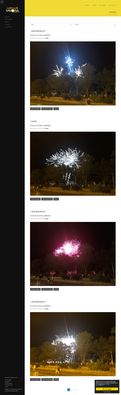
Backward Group (14, 390)
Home (7, 17)
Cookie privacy (107, 392)
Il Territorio (7, 381)
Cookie (6, 386)
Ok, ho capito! (107, 389)
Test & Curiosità (8, 383)
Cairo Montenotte (38, 31)
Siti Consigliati (8, 380)
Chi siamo (8, 19)
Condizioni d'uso (8, 385)
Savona (34, 121)
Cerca (7, 22)
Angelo (47, 38)
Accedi (7, 24)
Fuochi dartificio (35, 108)
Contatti (8, 27)
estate (56, 108)
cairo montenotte (47, 108)
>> (76, 389)
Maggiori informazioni (103, 385)
